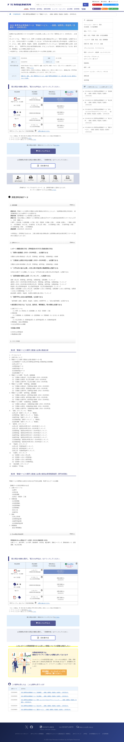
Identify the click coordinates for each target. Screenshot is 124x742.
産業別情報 (47, 9)
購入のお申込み (44, 151)
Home (26, 9)
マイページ (97, 8)
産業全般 (86, 76)
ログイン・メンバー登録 (111, 4)
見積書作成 (44, 166)
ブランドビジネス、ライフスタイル (94, 48)
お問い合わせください (44, 131)
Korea (105, 1)
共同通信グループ (95, 733)
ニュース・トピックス (59, 9)
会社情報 (69, 9)
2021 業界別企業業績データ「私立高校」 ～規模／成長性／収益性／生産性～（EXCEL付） (45, 696)
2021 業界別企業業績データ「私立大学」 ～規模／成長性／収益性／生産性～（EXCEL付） (45, 705)
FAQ (86, 733)
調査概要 (43, 205)
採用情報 (76, 9)
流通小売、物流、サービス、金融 (93, 44)
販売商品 (39, 9)
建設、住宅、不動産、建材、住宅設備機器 (96, 35)
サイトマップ (114, 1)
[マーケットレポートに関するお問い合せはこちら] (19, 179)
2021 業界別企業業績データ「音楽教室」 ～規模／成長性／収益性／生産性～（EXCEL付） (45, 692)
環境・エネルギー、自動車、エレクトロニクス (97, 52)
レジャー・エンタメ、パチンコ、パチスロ (96, 71)
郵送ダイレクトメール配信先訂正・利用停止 (59, 733)
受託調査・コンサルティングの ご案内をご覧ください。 (53, 672)
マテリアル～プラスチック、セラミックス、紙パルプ (92, 58)
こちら (32, 68)
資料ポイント (43, 242)
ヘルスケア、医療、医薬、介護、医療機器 (96, 39)
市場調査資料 (17, 14)
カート (105, 8)
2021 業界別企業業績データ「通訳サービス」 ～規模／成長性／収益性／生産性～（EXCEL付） (46, 709)
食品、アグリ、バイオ (90, 31)
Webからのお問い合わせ (86, 727)
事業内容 (32, 9)
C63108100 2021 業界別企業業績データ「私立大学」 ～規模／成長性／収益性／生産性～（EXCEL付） (98, 121)
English (96, 1)
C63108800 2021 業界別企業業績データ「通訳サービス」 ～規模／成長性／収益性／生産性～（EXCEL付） (98, 130)
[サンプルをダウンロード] (55, 179)
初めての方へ (97, 4)
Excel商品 (70, 92)
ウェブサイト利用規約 (38, 733)
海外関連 (86, 80)
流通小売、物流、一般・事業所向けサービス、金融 (34, 76)
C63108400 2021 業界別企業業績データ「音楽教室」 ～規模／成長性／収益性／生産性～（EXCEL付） (98, 93)
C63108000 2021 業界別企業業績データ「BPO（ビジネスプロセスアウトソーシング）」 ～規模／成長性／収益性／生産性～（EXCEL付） (98, 112)
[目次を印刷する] (31, 179)
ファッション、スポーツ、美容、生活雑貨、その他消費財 (93, 26)
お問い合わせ (114, 8)
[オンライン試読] (68, 179)
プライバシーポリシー (22, 733)
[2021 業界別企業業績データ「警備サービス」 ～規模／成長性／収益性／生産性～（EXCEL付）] (43, 179)
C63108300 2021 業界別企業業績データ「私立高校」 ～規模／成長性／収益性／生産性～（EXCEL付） (98, 102)
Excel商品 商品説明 (43, 534)
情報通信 (86, 63)
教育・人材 (87, 67)
